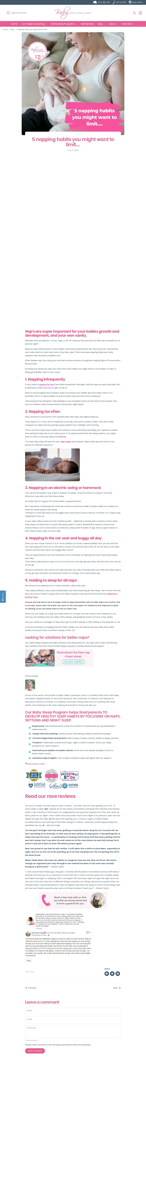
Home (14, 24)
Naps (29, 960)
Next (115, 988)
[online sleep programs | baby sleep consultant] (35, 764)
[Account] (134, 13)
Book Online (138, 2)
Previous (32, 988)
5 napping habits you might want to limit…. (32, 29)
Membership (87, 24)
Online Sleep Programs (63, 24)
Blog (12, 29)
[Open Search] (8, 13)
